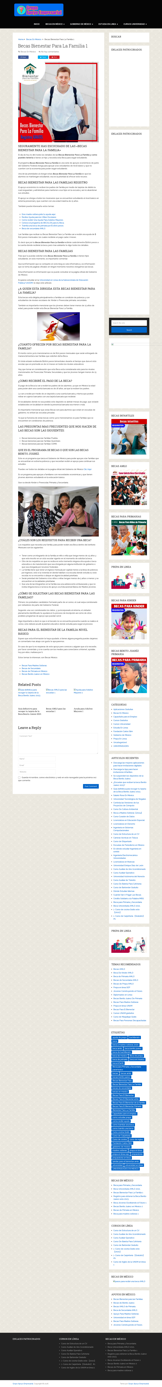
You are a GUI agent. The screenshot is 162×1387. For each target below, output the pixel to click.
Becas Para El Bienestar (123, 1009)
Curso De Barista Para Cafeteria (127, 884)
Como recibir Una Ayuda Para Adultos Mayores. (42, 220)
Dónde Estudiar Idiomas (123, 891)
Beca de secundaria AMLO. (34, 228)
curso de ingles (136, 1139)
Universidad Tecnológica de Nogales (129, 799)
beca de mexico (120, 1056)
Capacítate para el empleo (124, 1114)
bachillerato (134, 1037)
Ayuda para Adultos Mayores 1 (83, 710)
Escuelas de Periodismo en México (128, 845)
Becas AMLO (119, 969)
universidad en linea (134, 1165)
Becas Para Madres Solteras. (34, 665)
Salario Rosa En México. (123, 795)
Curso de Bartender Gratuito (125, 887)
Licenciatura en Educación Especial (129, 820)
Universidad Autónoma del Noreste (129, 876)
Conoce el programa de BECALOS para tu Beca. (43, 223)
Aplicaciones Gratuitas (123, 709)
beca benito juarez (133, 1048)
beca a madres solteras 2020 (125, 1045)
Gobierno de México (80, 24)
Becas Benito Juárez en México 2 (128, 1206)
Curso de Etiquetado (122, 841)
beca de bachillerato (122, 1052)
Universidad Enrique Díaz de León (128, 865)
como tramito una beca (123, 1128)
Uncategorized (120, 742)
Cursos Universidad (134, 24)
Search (129, 330)
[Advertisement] (129, 88)
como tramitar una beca (123, 1125)
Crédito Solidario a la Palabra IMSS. (128, 898)
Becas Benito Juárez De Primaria (127, 998)
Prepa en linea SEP (121, 987)
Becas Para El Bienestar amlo (126, 1099)
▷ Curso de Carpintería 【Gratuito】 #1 (78, 1364)
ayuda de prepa (120, 1037)
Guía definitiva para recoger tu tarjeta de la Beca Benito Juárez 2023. (30, 711)
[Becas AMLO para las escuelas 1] (58, 697)
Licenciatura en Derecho (124, 824)
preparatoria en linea (122, 1158)
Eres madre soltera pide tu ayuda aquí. (39, 214)
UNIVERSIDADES (121, 746)
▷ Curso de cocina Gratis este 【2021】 (78, 1361)
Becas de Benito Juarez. (124, 1303)
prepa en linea (136, 1150)
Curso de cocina (120, 1139)
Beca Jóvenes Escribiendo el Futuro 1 (129, 1203)
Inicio (37, 24)
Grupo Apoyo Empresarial (138, 1384)
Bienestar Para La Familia (124, 1110)
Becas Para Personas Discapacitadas (129, 1020)
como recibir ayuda (121, 1121)
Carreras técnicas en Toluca (125, 838)
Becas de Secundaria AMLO (125, 980)
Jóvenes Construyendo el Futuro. (128, 991)
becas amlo (126, 1073)
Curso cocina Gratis (121, 1132)
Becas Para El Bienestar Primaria (127, 1106)
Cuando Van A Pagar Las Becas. (127, 895)
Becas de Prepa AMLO (123, 984)
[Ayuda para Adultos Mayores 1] (86, 697)
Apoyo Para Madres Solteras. (126, 1314)
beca (115, 1041)
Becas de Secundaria (31, 668)
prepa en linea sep (121, 1154)
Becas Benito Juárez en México (35, 674)
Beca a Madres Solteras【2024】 (128, 813)
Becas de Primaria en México (34, 671)
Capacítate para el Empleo (125, 717)
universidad (118, 1165)
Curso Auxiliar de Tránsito (124, 880)
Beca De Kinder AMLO (123, 973)
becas (115, 1073)
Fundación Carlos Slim (123, 731)
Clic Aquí (87, 469)
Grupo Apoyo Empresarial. (23, 1384)
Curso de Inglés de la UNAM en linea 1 (78, 1368)
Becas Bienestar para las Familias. (128, 1299)
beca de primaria (120, 1059)
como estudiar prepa (122, 1117)
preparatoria (137, 1154)
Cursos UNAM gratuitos (123, 1013)
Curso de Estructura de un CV (126, 834)
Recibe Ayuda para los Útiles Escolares (39, 217)
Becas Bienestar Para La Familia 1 (128, 1192)
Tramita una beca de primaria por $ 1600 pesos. (43, 226)
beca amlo (117, 1048)
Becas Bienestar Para (122, 1081)
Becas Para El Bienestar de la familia (129, 1103)
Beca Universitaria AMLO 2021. (126, 906)
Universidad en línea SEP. (124, 1317)
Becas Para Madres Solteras (125, 1002)
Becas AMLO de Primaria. (124, 1306)
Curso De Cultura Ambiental (125, 809)
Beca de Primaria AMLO (123, 976)
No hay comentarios (50, 52)
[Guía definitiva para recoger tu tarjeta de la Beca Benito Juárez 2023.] (30, 697)
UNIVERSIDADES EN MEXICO (126, 1169)
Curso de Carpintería (121, 1136)
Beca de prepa (136, 1056)
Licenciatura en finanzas (124, 862)
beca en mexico (137, 1059)
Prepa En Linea (120, 739)
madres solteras (120, 1150)
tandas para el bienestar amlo (126, 1161)
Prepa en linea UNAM (122, 1006)
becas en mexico (120, 1092)
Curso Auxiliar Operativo (123, 873)
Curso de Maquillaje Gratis (124, 1017)
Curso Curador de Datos (124, 816)
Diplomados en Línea (122, 995)
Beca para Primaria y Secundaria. (127, 902)
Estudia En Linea (107, 24)
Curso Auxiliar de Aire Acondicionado (129, 869)
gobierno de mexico (121, 1147)
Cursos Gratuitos (120, 720)
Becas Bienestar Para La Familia (127, 1084)
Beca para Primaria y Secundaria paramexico (127, 1068)
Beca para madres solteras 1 (126, 1214)
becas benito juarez (121, 1077)
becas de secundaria (122, 1088)
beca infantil (118, 1063)
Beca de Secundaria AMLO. (125, 1310)
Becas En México (54, 24)
